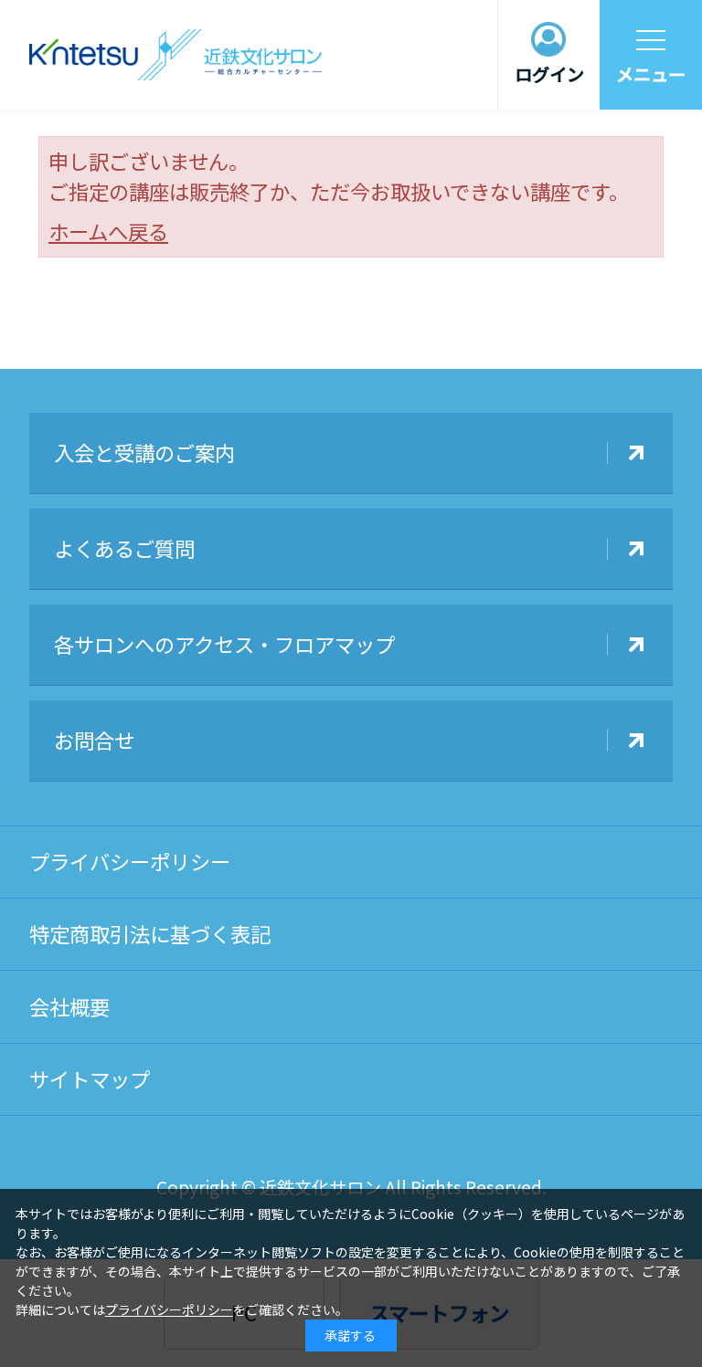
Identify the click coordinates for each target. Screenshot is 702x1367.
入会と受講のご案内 (144, 452)
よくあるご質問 (124, 548)
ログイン (549, 74)
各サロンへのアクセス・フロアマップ (224, 643)
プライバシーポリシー (129, 861)
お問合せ (94, 739)
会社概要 (69, 1006)
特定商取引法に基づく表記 (150, 933)
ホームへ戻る (108, 231)
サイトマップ (89, 1078)
